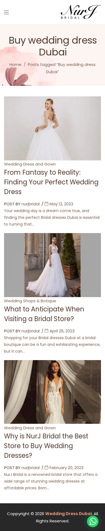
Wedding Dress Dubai (68, 513)
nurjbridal (31, 204)
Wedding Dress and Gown (30, 164)
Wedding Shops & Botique (30, 301)
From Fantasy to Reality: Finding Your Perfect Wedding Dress (51, 182)
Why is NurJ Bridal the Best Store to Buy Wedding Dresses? (46, 446)
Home (15, 64)
